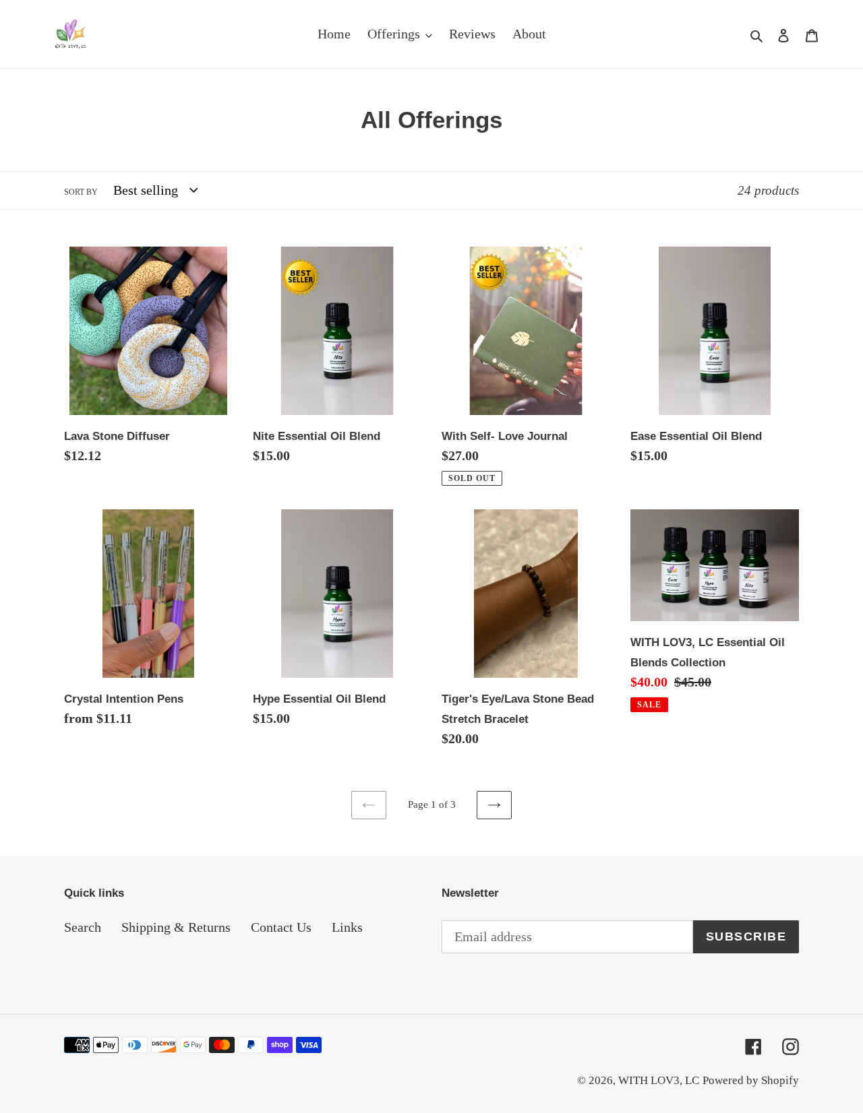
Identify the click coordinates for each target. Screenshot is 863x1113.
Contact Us (281, 927)
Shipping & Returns (176, 927)
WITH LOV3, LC (658, 1080)
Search (82, 927)
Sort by (81, 192)
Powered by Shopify (751, 1080)
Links (347, 927)
